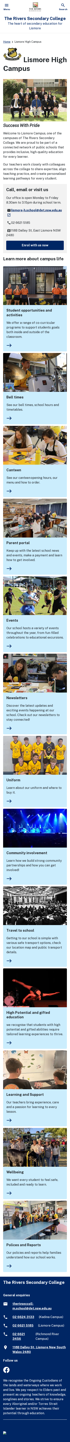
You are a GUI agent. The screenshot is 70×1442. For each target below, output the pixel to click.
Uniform (13, 780)
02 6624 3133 (23, 1317)
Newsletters (16, 698)
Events (12, 620)
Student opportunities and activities (29, 312)
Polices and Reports (23, 1245)
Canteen (13, 470)
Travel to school (20, 930)
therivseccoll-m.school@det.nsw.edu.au (32, 1306)
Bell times (15, 397)
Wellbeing (15, 1172)
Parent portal (18, 543)
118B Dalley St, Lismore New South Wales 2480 (39, 1349)
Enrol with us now (35, 245)
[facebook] (6, 1372)
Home (6, 41)
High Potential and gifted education (28, 1015)
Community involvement (26, 853)
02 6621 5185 (22, 1325)
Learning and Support (25, 1095)
